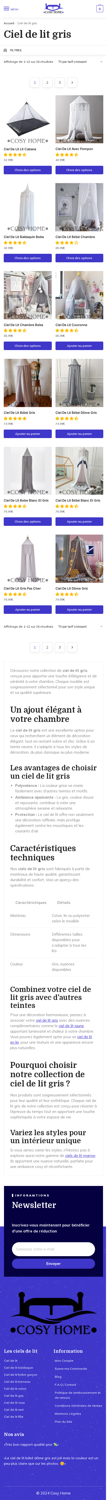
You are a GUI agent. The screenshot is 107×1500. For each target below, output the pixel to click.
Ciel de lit (10, 1360)
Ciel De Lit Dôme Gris (71, 588)
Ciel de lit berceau (17, 1381)
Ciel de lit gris (14, 1395)
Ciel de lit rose (14, 1402)
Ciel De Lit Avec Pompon (74, 149)
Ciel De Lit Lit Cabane (20, 149)
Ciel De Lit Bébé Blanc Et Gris (77, 500)
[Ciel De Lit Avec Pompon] (79, 119)
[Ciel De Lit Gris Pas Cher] (28, 559)
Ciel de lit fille (13, 1416)
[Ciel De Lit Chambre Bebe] (28, 295)
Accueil (9, 23)
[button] (15, 154)
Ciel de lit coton (15, 1388)
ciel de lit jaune (71, 1025)
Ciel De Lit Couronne (71, 325)
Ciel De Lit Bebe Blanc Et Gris (26, 500)
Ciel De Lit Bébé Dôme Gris (76, 413)
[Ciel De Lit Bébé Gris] (28, 383)
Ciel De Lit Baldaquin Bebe (24, 237)
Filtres (15, 50)
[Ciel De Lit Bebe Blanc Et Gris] (28, 471)
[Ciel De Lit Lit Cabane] (28, 119)
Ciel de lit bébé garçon (20, 1374)
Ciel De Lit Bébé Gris (19, 413)
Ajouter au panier (79, 346)
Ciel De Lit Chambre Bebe (23, 325)
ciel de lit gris (47, 1020)
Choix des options (28, 170)
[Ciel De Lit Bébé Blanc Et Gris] (79, 471)
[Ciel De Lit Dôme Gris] (79, 559)
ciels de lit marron (80, 1155)
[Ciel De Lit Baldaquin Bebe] (28, 207)
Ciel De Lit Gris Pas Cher (22, 588)
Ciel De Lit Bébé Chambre (75, 237)
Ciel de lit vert (14, 1409)
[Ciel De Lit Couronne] (79, 295)
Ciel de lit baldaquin (18, 1367)
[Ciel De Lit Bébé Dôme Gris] (79, 383)
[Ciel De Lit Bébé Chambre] (79, 207)
